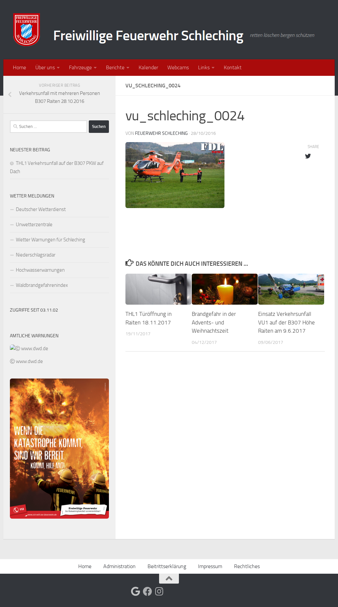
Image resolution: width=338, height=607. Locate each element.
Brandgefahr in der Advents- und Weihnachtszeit (214, 322)
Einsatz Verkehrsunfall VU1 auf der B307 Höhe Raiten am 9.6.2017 (286, 322)
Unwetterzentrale (34, 225)
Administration (119, 566)
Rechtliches (247, 566)
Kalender (148, 67)
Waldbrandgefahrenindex (42, 285)
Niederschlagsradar (35, 255)
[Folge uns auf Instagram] (159, 591)
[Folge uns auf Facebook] (147, 591)
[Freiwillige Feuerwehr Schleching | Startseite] (164, 29)
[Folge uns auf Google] (135, 591)
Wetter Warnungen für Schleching (50, 240)
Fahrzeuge (80, 67)
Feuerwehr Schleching (161, 133)
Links (204, 67)
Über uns (45, 67)
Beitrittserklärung (167, 566)
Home (19, 67)
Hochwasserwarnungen (40, 270)
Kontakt (233, 67)
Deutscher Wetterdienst (41, 209)
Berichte (115, 67)
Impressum (210, 566)
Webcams (178, 67)
